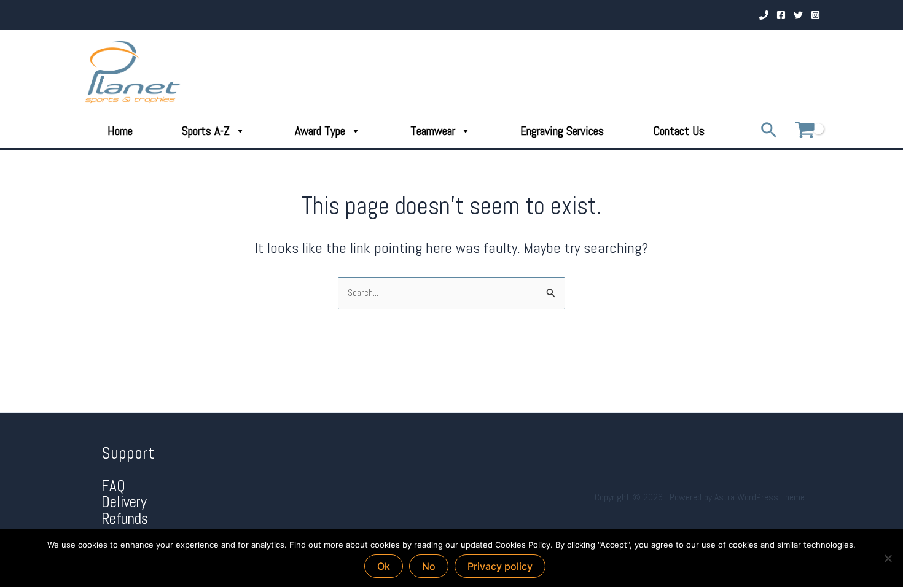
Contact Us (679, 131)
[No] (888, 558)
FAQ (113, 486)
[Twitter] (798, 15)
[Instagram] (815, 15)
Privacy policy (500, 566)
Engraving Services (562, 131)
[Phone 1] (763, 15)
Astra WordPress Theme (759, 497)
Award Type (320, 131)
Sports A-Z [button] (206, 131)
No (429, 566)
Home (120, 131)
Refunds (124, 518)
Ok (383, 566)
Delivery (124, 501)
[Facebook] (781, 15)
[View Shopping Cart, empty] (804, 131)
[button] (768, 131)
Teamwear (432, 131)
